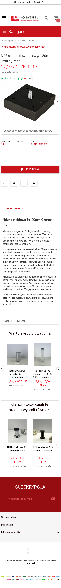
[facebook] (30, 551)
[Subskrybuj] (53, 499)
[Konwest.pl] (25, 18)
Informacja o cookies (13, 561)
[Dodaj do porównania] (4, 183)
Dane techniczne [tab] (15, 320)
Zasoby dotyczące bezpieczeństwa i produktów (28, 131)
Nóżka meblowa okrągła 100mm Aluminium (17, 374)
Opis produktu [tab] (14, 208)
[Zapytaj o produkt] (24, 183)
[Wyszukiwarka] (45, 18)
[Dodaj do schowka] (14, 183)
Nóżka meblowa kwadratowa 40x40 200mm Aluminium (42, 374)
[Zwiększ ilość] (56, 157)
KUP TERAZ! (33, 169)
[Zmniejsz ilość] (3, 157)
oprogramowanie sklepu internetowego (40, 561)
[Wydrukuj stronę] (33, 183)
